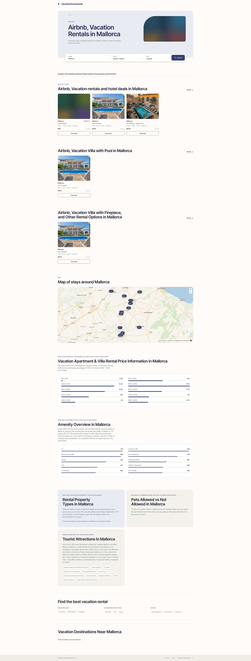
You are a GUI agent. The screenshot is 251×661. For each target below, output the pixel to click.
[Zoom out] (190, 292)
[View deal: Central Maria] (74, 106)
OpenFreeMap (162, 340)
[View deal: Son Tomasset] (108, 106)
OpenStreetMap (185, 340)
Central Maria (62, 123)
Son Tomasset (96, 123)
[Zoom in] (190, 289)
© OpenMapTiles (170, 340)
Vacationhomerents (72, 4)
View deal (74, 133)
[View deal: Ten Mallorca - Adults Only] (142, 106)
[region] (125, 315)
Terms (173, 658)
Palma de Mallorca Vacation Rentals (69, 639)
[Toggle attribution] (191, 340)
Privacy (167, 658)
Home (69, 14)
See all (190, 89)
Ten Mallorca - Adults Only (134, 123)
